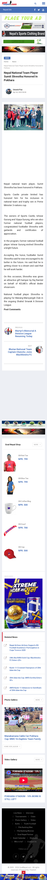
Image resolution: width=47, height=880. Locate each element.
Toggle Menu (43, 3)
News (14, 62)
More (36, 445)
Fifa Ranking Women (25, 831)
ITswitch (33, 870)
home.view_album (11, 746)
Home (6, 62)
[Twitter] (39, 10)
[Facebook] (34, 10)
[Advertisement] (23, 157)
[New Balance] (23, 431)
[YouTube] (43, 10)
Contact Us (32, 842)
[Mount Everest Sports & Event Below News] (23, 424)
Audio (17, 824)
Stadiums (34, 838)
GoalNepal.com (9, 3)
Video (33, 820)
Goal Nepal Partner (25, 834)
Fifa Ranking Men (25, 827)
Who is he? (18, 842)
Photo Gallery (21, 820)
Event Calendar (19, 838)
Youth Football (30, 824)
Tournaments (21, 817)
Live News (18, 813)
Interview (29, 813)
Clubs (33, 817)
